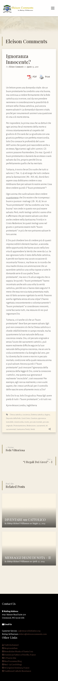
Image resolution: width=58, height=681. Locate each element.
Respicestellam (11, 648)
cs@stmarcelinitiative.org (29, 631)
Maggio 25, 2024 (38, 523)
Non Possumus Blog (13, 661)
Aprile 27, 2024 (38, 561)
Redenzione (31, 426)
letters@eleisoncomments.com (33, 634)
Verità (32, 429)
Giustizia (34, 418)
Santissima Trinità (23, 429)
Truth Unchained (11, 645)
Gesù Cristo (25, 418)
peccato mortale (36, 422)
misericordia (19, 422)
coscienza (26, 415)
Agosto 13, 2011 (32, 66)
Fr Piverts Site (10, 658)
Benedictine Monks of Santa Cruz (18, 651)
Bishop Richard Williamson (18, 523)
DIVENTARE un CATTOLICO (25, 519)
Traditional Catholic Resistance (17, 671)
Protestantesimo (19, 426)
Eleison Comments (16, 66)
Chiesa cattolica (16, 415)
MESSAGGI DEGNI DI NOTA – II (28, 557)
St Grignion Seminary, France (16, 668)
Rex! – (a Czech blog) (13, 664)
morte (26, 422)
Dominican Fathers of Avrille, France (20, 655)
